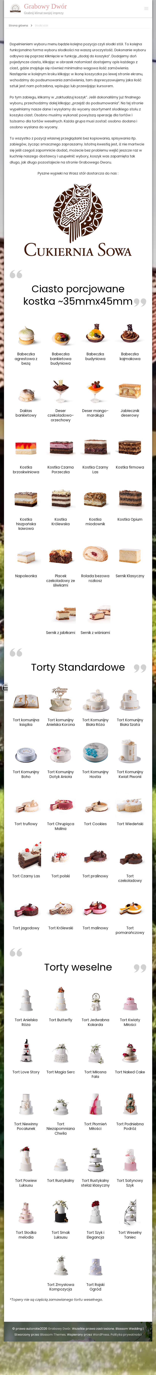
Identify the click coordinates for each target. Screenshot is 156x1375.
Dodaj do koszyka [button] (26, 332)
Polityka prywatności (126, 1334)
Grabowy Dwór (45, 6)
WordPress (101, 1334)
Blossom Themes (53, 1334)
